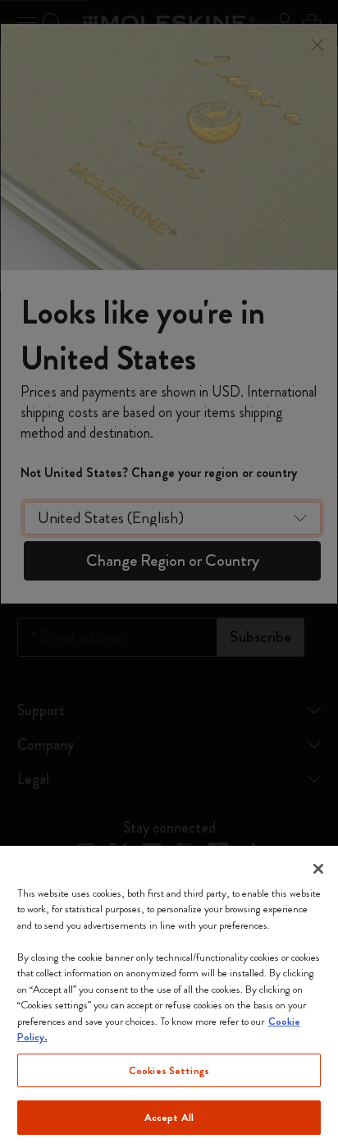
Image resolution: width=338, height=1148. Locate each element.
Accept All (169, 1117)
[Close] (318, 869)
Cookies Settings (169, 1070)
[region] (169, 997)
